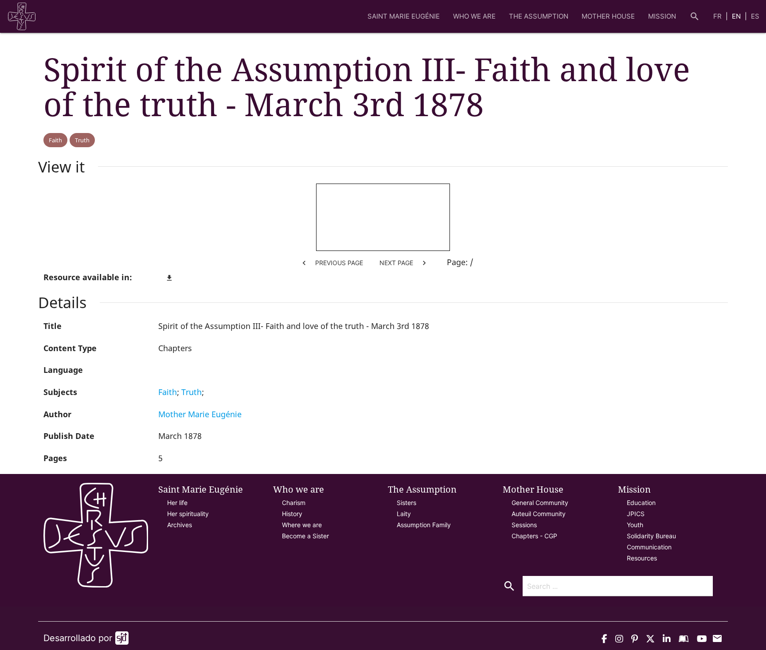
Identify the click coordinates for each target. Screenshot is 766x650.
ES (755, 16)
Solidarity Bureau (651, 536)
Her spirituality (188, 513)
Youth (635, 525)
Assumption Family (424, 525)
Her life (177, 502)
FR (718, 16)
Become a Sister (305, 536)
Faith (55, 140)
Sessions (524, 525)
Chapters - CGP (534, 536)
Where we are (302, 525)
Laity (404, 513)
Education (641, 502)
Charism (293, 502)
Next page (404, 262)
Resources (642, 558)
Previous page (331, 262)
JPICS (636, 513)
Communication (649, 547)
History (292, 513)
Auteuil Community (539, 513)
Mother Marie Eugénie (200, 414)
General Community (540, 502)
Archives (179, 525)
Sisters (406, 502)
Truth (82, 140)
